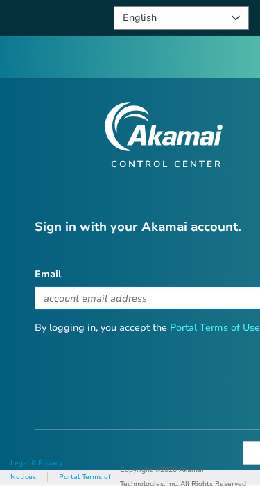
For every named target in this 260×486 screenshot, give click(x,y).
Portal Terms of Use (215, 327)
